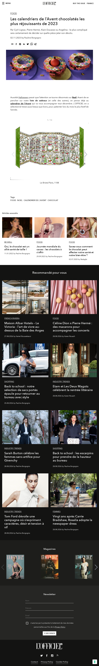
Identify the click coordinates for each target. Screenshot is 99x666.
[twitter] (28, 44)
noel (19, 200)
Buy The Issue (79, 3)
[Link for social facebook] (47, 656)
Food (13, 13)
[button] (85, 154)
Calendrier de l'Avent (35, 200)
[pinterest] (20, 44)
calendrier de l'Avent (20, 103)
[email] (12, 44)
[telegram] (35, 44)
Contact (34, 662)
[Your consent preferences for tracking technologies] (94, 661)
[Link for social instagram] (52, 656)
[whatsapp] (32, 44)
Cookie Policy (62, 662)
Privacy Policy (60, 627)
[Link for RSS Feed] (57, 656)
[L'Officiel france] (49, 3)
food (13, 200)
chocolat (53, 200)
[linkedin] (24, 44)
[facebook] (16, 44)
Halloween (23, 97)
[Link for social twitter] (41, 656)
